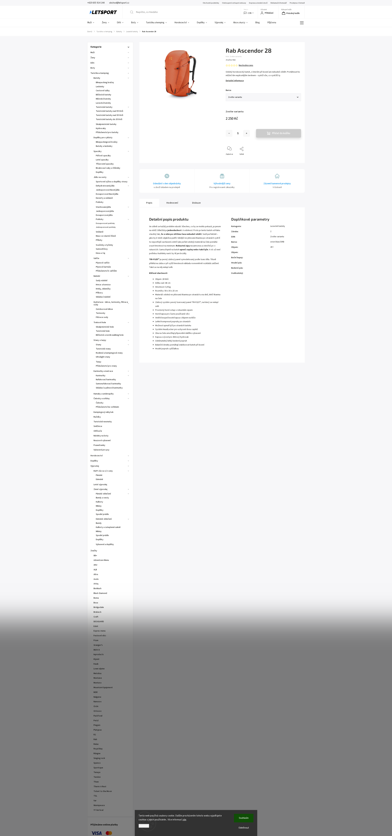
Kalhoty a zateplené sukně (108, 527)
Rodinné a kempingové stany (109, 352)
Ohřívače (98, 431)
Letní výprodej (100, 484)
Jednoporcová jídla (105, 211)
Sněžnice (98, 426)
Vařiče (96, 258)
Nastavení (144, 825)
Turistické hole (103, 331)
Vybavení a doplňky (105, 544)
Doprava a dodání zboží (258, 3)
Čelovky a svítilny (102, 398)
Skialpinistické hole (105, 326)
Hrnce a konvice (103, 284)
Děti (92, 62)
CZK (250, 13)
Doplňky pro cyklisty (103, 137)
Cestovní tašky (103, 90)
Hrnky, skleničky (103, 288)
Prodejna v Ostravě (297, 3)
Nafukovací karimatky (106, 379)
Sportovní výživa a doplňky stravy (111, 181)
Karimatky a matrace (103, 371)
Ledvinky (100, 86)
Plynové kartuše (103, 266)
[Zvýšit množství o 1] (246, 133)
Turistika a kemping (99, 73)
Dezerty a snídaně (104, 198)
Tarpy (98, 361)
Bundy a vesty (102, 497)
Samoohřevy (102, 249)
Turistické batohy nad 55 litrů (109, 111)
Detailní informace (235, 80)
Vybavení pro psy (101, 449)
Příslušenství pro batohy (107, 132)
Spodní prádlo (102, 514)
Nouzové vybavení (102, 440)
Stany (98, 344)
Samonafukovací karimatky (108, 383)
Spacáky (98, 151)
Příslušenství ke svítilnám (107, 407)
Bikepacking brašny (105, 82)
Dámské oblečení (104, 519)
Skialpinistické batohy (106, 124)
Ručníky (97, 416)
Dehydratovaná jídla (105, 185)
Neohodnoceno (246, 65)
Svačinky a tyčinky (104, 245)
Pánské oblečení (103, 493)
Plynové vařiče (102, 262)
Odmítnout (244, 827)
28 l (271, 247)
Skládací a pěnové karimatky (109, 387)
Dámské (99, 479)
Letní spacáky (102, 159)
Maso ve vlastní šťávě (106, 236)
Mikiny (99, 506)
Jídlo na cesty (100, 177)
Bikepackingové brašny (106, 142)
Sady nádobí (101, 280)
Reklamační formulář (279, 3)
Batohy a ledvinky (104, 146)
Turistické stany (103, 348)
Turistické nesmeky (103, 421)
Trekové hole (100, 322)
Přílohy (99, 240)
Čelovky (99, 402)
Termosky (100, 313)
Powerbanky (99, 445)
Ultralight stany (103, 356)
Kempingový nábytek (103, 412)
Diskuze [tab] (196, 202)
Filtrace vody (102, 317)
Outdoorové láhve (104, 309)
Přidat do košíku (281, 133)
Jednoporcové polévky (106, 227)
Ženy (92, 57)
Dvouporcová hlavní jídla (107, 194)
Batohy (97, 78)
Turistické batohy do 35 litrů (109, 119)
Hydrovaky (101, 128)
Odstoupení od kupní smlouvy (234, 3)
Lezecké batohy (103, 103)
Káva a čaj (100, 253)
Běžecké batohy (103, 94)
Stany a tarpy (100, 340)
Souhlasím (244, 818)
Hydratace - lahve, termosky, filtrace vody (111, 303)
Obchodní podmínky (211, 3)
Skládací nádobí (103, 296)
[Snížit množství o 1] (229, 133)
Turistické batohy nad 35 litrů (109, 115)
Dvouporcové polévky (105, 223)
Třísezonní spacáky (105, 163)
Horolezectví (96, 455)
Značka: (231, 60)
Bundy (99, 523)
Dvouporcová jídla (104, 215)
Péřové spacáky (103, 155)
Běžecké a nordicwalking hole (110, 335)
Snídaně (99, 231)
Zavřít (296, 159)
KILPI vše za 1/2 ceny (103, 470)
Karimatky (100, 375)
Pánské (99, 475)
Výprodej (94, 466)
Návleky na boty (101, 435)
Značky (93, 550)
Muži (92, 52)
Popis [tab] (149, 202)
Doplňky (99, 172)
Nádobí (97, 276)
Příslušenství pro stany (106, 365)
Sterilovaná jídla (103, 207)
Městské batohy (103, 98)
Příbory (99, 292)
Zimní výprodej (100, 489)
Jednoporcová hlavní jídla (108, 189)
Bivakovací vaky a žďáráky (108, 168)
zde (184, 819)
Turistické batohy (104, 107)
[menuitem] (92, 22)
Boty (92, 67)
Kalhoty (99, 501)
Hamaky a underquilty (104, 393)
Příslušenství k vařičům (106, 270)
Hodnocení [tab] (172, 202)
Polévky (99, 202)
